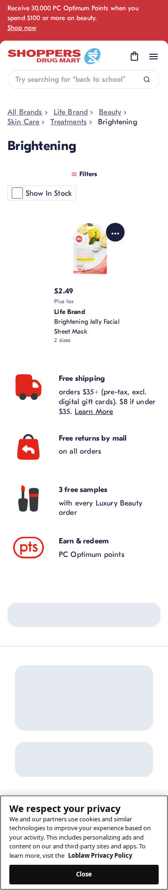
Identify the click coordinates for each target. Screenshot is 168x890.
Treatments (68, 122)
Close (84, 874)
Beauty (110, 112)
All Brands (24, 112)
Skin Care (23, 122)
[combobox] (84, 79)
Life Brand (71, 112)
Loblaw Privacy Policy (100, 855)
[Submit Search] (146, 79)
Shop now (21, 28)
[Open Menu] (154, 56)
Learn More (94, 411)
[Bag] (134, 56)
